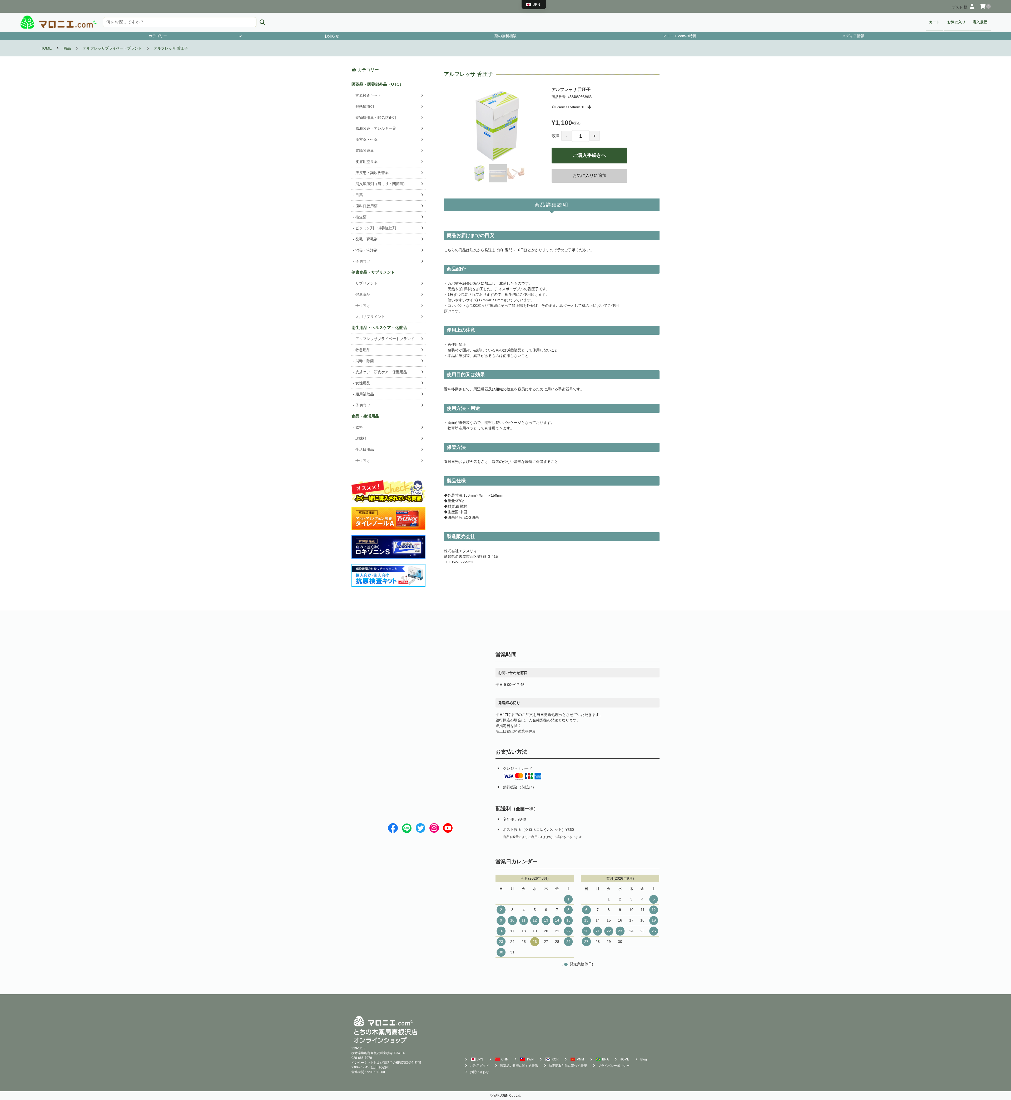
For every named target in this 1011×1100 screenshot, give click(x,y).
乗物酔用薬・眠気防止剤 (375, 117)
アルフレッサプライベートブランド (384, 339)
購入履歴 (980, 22)
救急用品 (362, 350)
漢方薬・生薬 (366, 139)
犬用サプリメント (370, 316)
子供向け (362, 261)
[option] (498, 125)
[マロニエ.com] (58, 22)
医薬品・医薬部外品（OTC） (377, 84)
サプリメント (366, 283)
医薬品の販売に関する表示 (519, 1066)
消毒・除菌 (364, 361)
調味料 (360, 438)
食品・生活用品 (365, 416)
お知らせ (331, 36)
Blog (643, 1059)
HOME (624, 1059)
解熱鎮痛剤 (364, 106)
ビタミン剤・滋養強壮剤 (375, 228)
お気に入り (956, 22)
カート (934, 22)
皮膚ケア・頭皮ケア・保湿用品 (381, 372)
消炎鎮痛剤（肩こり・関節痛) (380, 184)
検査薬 (360, 217)
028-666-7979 (361, 1058)
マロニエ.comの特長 (679, 36)
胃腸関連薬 (364, 150)
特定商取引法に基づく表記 (568, 1066)
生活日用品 (364, 449)
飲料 (359, 427)
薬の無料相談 (505, 36)
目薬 (359, 195)
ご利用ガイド (479, 1066)
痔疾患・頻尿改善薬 (372, 173)
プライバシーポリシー (614, 1066)
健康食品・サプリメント (373, 272)
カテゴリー (157, 36)
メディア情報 (853, 36)
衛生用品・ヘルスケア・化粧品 (379, 327)
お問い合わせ (479, 1072)
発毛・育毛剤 (366, 239)
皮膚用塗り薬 (366, 161)
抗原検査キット (368, 95)
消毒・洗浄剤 (366, 250)
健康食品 (362, 294)
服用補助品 (364, 394)
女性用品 (362, 383)
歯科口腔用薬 (366, 206)
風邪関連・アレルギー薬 (375, 128)
